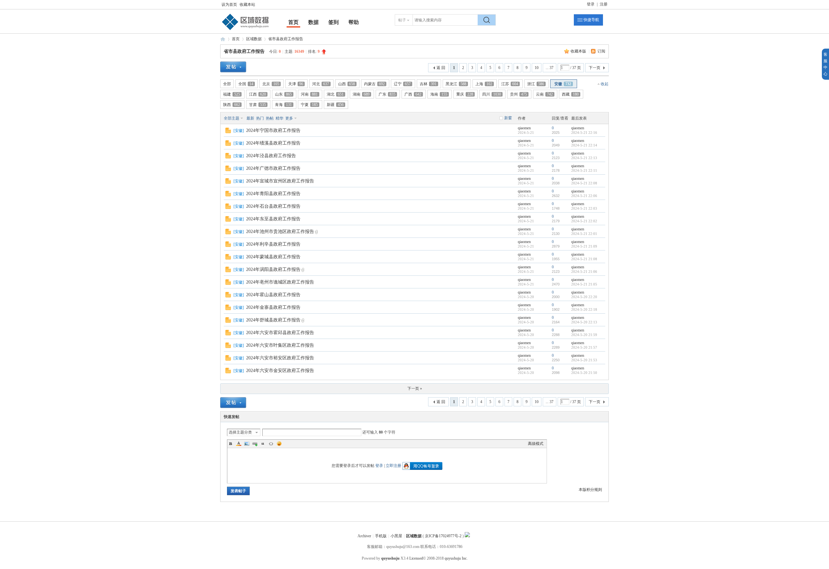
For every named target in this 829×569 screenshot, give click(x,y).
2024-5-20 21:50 (584, 373)
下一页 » (414, 388)
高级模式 (535, 443)
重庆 (464, 94)
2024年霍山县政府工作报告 (273, 294)
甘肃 (257, 104)
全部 (227, 84)
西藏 (570, 94)
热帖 (270, 118)
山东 (283, 94)
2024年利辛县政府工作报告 (273, 244)
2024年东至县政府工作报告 (273, 218)
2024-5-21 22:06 (584, 196)
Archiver (364, 536)
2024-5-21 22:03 (584, 208)
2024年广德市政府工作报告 (273, 168)
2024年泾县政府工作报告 (271, 155)
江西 (257, 94)
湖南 (361, 94)
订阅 (601, 51)
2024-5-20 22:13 (584, 322)
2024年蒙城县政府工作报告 (273, 256)
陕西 (231, 104)
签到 (333, 22)
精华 (279, 118)
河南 (309, 94)
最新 (250, 118)
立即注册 (393, 465)
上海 (483, 84)
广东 (387, 94)
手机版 (381, 536)
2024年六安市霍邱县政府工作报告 (280, 332)
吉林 (428, 84)
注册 (604, 4)
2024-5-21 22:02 (584, 221)
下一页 (594, 67)
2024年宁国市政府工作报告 (273, 130)
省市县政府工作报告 (285, 39)
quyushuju (390, 558)
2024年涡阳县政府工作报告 (273, 269)
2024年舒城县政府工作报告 (273, 320)
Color (238, 443)
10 (537, 67)
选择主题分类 (240, 432)
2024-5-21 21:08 (584, 259)
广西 (412, 94)
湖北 (335, 94)
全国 (245, 84)
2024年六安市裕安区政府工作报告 (280, 357)
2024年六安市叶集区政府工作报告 (280, 345)
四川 (491, 94)
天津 (295, 84)
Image (247, 443)
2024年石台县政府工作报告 (273, 206)
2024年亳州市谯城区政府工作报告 (280, 282)
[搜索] (487, 20)
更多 (289, 118)
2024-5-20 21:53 (584, 360)
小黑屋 (396, 536)
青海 (283, 104)
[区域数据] (245, 30)
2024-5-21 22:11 (584, 170)
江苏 (509, 84)
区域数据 (222, 39)
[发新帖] (233, 67)
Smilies (279, 443)
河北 (320, 84)
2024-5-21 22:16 (584, 132)
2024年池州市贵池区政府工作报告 (280, 231)
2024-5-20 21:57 (584, 347)
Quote (263, 443)
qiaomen (524, 128)
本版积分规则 (590, 489)
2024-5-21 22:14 (584, 145)
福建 (231, 94)
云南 (544, 94)
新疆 (335, 104)
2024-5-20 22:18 (584, 309)
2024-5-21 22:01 (584, 234)
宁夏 (309, 104)
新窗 (508, 118)
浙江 (535, 84)
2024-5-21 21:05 (584, 284)
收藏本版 (579, 51)
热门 (260, 118)
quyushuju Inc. (456, 558)
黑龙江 (456, 84)
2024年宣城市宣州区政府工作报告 (280, 181)
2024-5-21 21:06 (584, 271)
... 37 (549, 67)
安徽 (562, 84)
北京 (270, 84)
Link (255, 443)
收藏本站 (247, 4)
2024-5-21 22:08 (584, 183)
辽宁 (402, 84)
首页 (293, 22)
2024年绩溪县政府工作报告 (273, 143)
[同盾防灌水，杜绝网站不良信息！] (467, 536)
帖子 (402, 20)
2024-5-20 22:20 (584, 297)
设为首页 (229, 4)
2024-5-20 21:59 (584, 335)
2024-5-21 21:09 (584, 246)
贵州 (518, 94)
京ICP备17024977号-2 (443, 536)
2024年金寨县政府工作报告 (273, 307)
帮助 (353, 22)
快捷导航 (591, 19)
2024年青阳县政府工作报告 (273, 193)
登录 (591, 4)
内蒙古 (374, 84)
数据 (313, 22)
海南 (438, 94)
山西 (346, 84)
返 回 (441, 67)
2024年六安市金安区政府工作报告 (280, 370)
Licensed (416, 558)
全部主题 (231, 118)
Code (271, 443)
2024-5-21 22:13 (584, 158)
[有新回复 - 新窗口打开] (228, 132)
